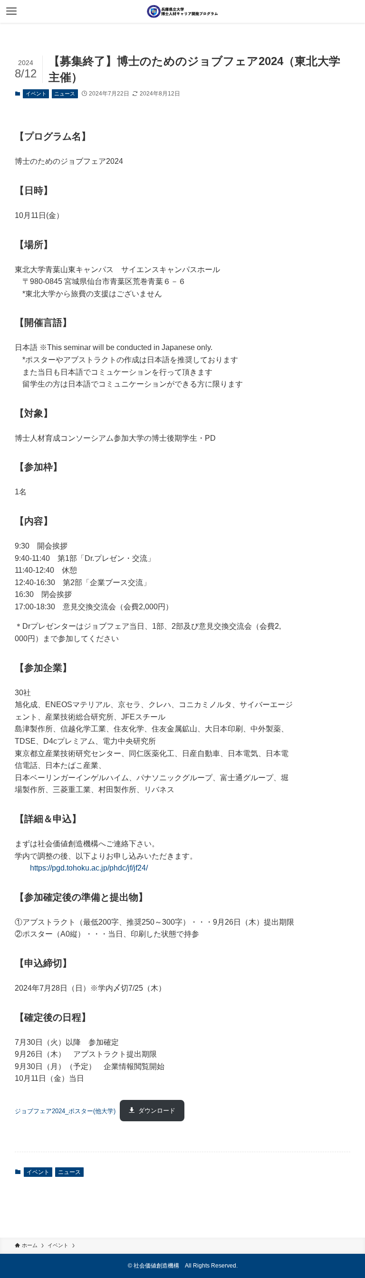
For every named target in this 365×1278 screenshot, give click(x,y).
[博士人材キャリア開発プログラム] (182, 11)
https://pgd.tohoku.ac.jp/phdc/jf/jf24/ (89, 868)
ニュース (64, 93)
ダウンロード (156, 1110)
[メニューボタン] (11, 11)
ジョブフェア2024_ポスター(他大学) (65, 1110)
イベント (36, 93)
